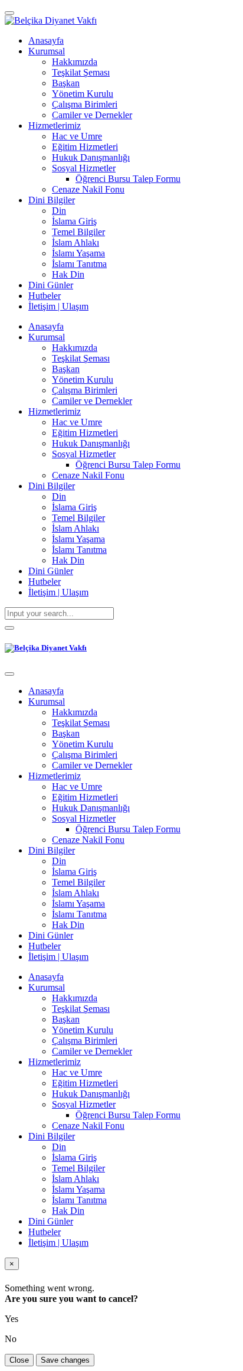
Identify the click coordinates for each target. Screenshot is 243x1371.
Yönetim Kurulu (82, 379)
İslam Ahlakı (75, 528)
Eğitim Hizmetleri (85, 433)
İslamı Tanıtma (79, 550)
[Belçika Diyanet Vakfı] (51, 20)
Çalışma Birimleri (84, 390)
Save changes (65, 1360)
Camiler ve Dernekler (92, 401)
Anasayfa (46, 326)
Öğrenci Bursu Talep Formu (127, 465)
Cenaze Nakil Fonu (88, 475)
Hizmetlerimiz (54, 411)
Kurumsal (46, 337)
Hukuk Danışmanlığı (91, 443)
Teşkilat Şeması (81, 358)
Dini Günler (50, 571)
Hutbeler (44, 582)
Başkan (66, 369)
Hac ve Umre (77, 422)
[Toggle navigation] (9, 13)
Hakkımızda (74, 348)
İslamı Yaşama (78, 539)
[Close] (9, 674)
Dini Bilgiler (51, 486)
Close (19, 1360)
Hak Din (68, 560)
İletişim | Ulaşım (58, 592)
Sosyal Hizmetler (84, 454)
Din (59, 496)
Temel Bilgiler (78, 518)
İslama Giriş (74, 507)
